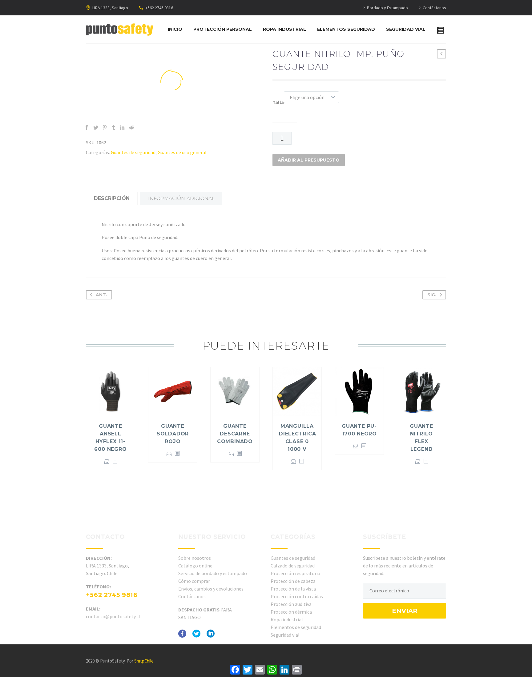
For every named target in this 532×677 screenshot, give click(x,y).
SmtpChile (144, 661)
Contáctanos (434, 7)
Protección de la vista (293, 589)
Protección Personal (222, 29)
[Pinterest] (104, 127)
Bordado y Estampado (387, 7)
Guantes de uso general (182, 152)
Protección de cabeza (293, 581)
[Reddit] (131, 127)
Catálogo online (195, 566)
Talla (278, 102)
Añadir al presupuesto (309, 160)
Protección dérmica (291, 612)
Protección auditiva (291, 604)
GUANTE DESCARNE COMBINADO (235, 433)
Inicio (175, 29)
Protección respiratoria (295, 573)
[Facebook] (86, 127)
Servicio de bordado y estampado (212, 573)
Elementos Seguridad (346, 29)
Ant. (101, 295)
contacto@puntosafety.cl (113, 616)
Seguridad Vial (405, 29)
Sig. (431, 295)
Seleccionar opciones (107, 461)
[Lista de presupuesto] (441, 29)
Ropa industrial (287, 619)
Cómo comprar (194, 581)
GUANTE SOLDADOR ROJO (173, 433)
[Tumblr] (113, 127)
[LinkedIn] (122, 127)
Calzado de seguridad (293, 566)
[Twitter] (95, 127)
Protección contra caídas (297, 596)
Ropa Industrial (284, 29)
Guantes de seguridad (133, 152)
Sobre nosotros (194, 558)
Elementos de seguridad (296, 627)
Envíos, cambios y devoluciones (211, 589)
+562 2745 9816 (159, 7)
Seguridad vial (285, 635)
